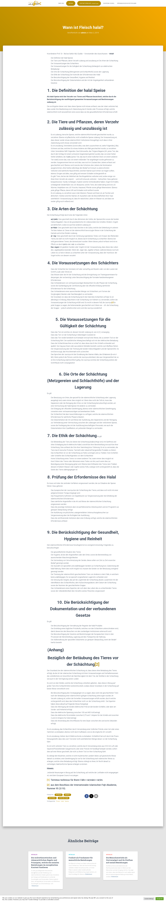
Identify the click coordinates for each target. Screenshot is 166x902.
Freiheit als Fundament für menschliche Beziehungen (81, 859)
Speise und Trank (63, 798)
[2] (97, 664)
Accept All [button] (159, 898)
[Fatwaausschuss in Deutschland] (35, 3)
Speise (67, 801)
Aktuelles (58, 794)
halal (62, 801)
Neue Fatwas (52, 798)
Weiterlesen (35, 886)
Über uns (61, 3)
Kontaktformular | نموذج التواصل (89, 3)
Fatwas (71, 3)
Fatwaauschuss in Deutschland (126, 3)
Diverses (67, 794)
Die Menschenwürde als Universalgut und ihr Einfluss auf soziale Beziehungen (119, 860)
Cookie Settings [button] (149, 898)
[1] (48, 780)
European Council (108, 3)
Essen (58, 801)
